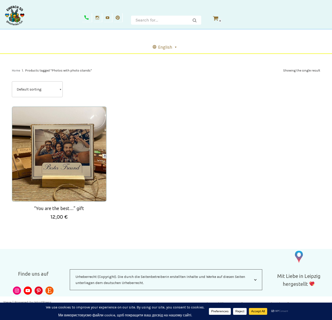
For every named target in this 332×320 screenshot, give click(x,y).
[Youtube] (108, 17)
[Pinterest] (118, 17)
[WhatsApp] (87, 17)
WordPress (42, 302)
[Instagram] (98, 17)
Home (16, 70)
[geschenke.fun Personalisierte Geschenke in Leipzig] (14, 15)
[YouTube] (28, 291)
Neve (7, 302)
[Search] (194, 20)
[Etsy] (49, 291)
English (165, 47)
